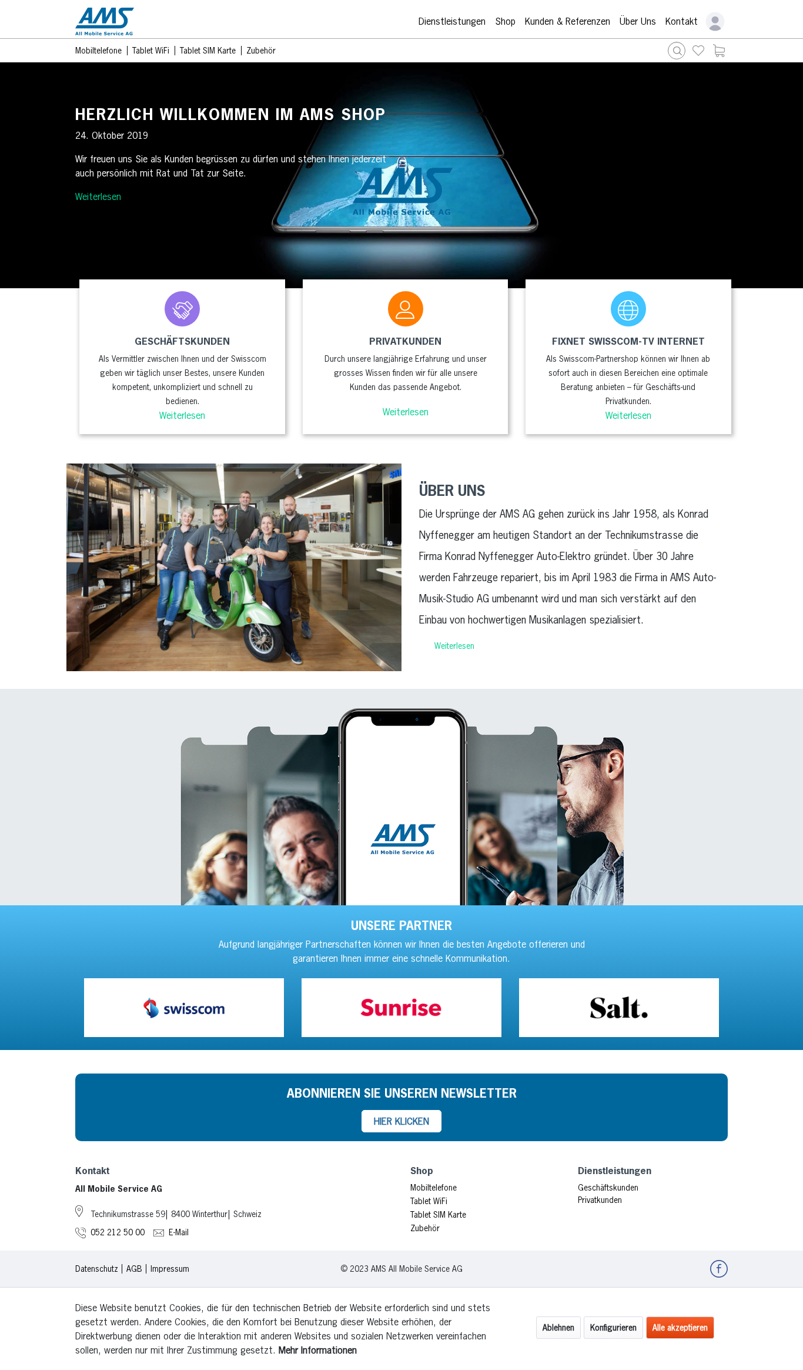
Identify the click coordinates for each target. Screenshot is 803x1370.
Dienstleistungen (452, 21)
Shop (505, 21)
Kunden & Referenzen (567, 21)
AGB (134, 1269)
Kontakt (681, 21)
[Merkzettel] (698, 50)
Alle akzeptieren (680, 1327)
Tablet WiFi (428, 1201)
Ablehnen (558, 1327)
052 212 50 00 (118, 1232)
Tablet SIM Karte (438, 1214)
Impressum (169, 1269)
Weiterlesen (98, 196)
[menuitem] (698, 50)
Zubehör (425, 1228)
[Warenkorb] (719, 50)
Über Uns (638, 21)
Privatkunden (600, 1200)
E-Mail (179, 1232)
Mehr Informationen (318, 1350)
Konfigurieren (613, 1327)
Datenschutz (96, 1269)
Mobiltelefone (433, 1187)
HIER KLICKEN (401, 1121)
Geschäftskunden (608, 1187)
